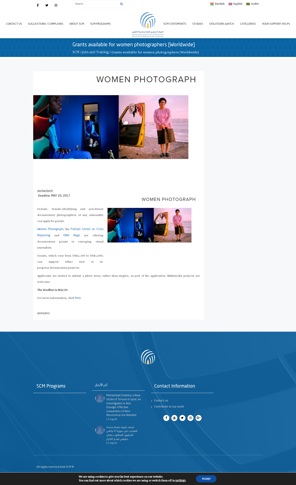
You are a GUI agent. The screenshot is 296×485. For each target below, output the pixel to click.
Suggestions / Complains (45, 24)
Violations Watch (221, 24)
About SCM (76, 24)
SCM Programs (100, 24)
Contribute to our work (169, 406)
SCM (75, 52)
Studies (197, 24)
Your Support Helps (276, 24)
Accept (206, 478)
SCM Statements (174, 24)
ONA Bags (71, 235)
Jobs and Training (95, 52)
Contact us (14, 24)
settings (180, 480)
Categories (248, 24)
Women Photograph (50, 229)
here (78, 298)
